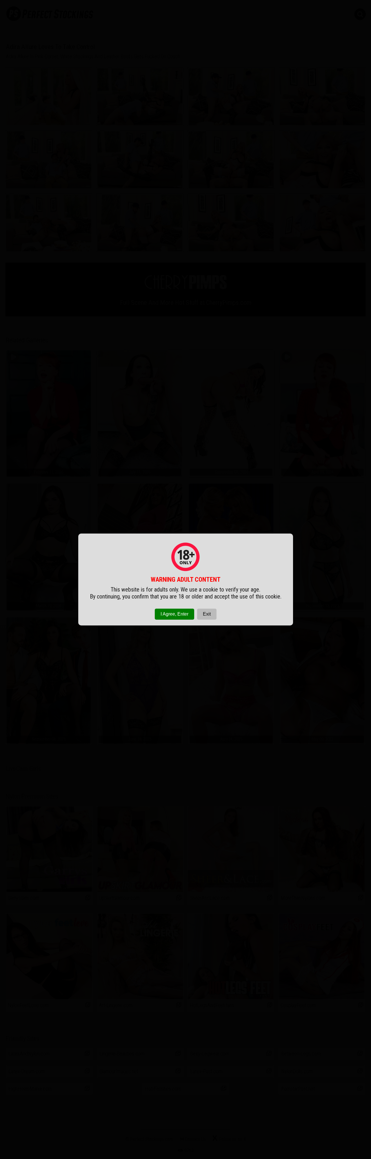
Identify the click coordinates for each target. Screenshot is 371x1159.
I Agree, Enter (174, 614)
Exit (207, 614)
